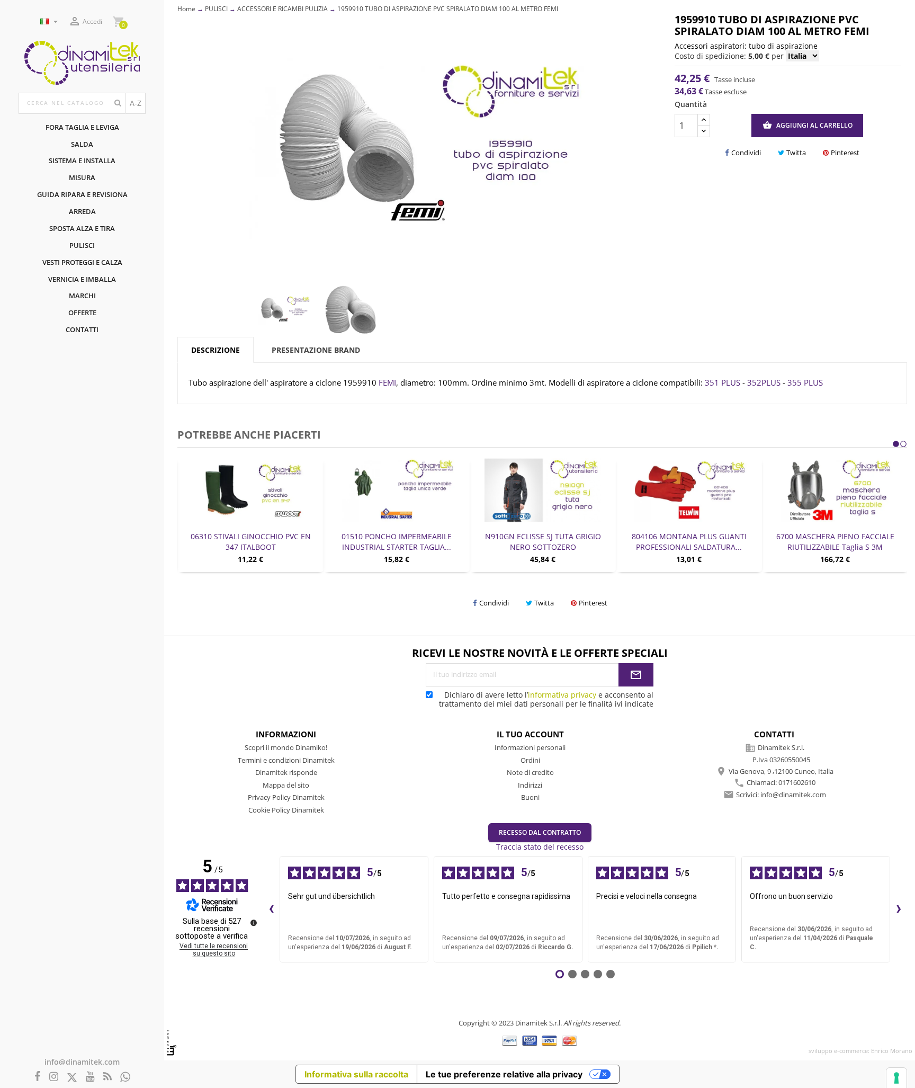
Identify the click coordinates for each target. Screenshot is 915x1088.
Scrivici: (781, 794)
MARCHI (82, 295)
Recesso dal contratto (540, 832)
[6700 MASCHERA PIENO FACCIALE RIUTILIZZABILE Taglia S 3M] (689, 490)
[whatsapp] (125, 1077)
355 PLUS (805, 382)
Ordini (530, 760)
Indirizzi (530, 785)
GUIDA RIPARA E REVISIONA (82, 194)
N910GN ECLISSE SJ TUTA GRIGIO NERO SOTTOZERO (397, 541)
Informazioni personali (530, 747)
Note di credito (530, 772)
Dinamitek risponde (286, 772)
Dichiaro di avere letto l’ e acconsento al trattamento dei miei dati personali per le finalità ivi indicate (546, 699)
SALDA (82, 144)
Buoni (530, 797)
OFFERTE (82, 312)
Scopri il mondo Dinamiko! (286, 747)
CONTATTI (82, 329)
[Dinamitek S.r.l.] (82, 62)
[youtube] (90, 1077)
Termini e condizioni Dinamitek (286, 760)
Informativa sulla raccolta (356, 1074)
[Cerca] (117, 103)
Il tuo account (530, 734)
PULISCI (82, 245)
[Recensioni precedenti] (271, 909)
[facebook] (37, 1077)
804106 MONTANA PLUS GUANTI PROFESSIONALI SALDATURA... (543, 541)
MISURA (82, 177)
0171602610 (796, 783)
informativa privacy (562, 695)
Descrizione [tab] (215, 350)
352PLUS (764, 382)
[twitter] (72, 1077)
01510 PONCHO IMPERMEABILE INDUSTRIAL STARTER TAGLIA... (251, 541)
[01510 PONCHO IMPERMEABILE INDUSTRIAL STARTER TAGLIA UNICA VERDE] (251, 490)
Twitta (796, 152)
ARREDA (82, 211)
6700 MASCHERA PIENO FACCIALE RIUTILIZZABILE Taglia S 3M (690, 541)
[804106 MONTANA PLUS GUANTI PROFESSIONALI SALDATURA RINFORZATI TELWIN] (543, 490)
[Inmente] (171, 1042)
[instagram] (53, 1077)
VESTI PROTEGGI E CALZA (82, 262)
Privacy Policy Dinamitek (286, 797)
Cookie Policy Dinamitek (286, 810)
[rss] (107, 1077)
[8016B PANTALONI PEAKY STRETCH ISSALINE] (835, 490)
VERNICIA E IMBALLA (82, 279)
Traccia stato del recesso (540, 847)
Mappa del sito (286, 785)
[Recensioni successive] (898, 909)
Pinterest (845, 152)
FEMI (387, 382)
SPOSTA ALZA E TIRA (82, 228)
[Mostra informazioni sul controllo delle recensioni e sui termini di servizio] (253, 922)
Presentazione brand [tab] (316, 350)
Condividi (746, 152)
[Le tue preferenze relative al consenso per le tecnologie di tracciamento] (896, 1078)
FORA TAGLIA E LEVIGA (82, 127)
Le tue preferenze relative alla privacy (504, 1074)
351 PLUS (722, 382)
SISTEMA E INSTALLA (82, 160)
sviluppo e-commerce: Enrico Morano (860, 1051)
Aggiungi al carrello (807, 125)
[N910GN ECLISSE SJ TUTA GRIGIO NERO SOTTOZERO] (397, 490)
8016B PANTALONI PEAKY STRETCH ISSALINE (836, 541)
